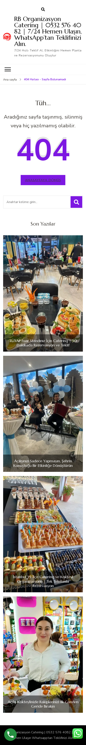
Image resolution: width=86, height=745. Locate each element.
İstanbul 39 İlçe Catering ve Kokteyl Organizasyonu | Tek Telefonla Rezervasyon (43, 581)
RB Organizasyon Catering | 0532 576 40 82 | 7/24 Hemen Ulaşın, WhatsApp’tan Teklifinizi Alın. (48, 31)
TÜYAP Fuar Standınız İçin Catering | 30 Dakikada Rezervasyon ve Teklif (43, 342)
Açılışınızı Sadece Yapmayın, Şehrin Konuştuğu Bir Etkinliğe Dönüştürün (43, 463)
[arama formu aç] (43, 9)
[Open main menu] (7, 69)
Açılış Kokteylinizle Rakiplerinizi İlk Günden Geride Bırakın (43, 704)
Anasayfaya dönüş (43, 180)
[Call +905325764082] (10, 734)
